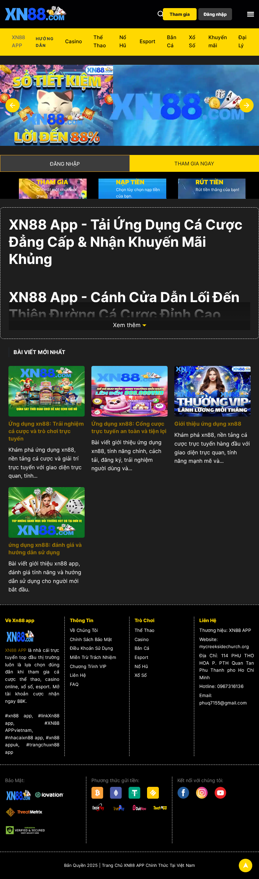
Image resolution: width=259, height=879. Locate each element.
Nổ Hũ (122, 41)
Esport (147, 41)
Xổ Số (192, 41)
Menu (250, 14)
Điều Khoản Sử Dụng (91, 648)
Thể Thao (99, 41)
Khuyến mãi (217, 41)
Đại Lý (242, 41)
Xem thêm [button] (127, 325)
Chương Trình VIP (88, 666)
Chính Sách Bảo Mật (91, 639)
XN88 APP (18, 41)
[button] (160, 14)
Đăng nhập (215, 14)
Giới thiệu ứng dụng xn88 (207, 423)
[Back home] (35, 14)
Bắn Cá (171, 41)
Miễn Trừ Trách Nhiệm (93, 657)
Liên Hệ (78, 675)
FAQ (74, 684)
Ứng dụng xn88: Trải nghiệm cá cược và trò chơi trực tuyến (46, 431)
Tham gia (180, 14)
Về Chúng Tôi (84, 630)
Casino (73, 41)
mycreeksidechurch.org (224, 646)
